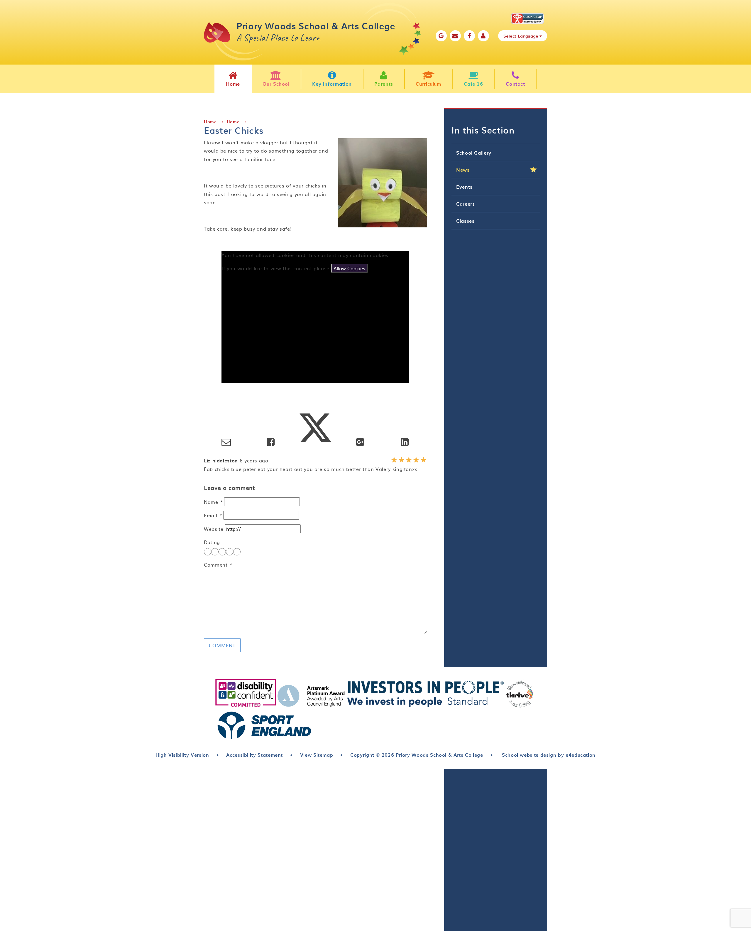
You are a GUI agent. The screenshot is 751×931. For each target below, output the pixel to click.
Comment (218, 564)
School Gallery (473, 152)
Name (213, 501)
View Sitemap (316, 754)
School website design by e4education (548, 754)
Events (464, 186)
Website (213, 528)
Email (212, 515)
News (463, 169)
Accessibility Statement (254, 754)
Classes (465, 220)
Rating (212, 541)
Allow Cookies (349, 268)
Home (210, 122)
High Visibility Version (182, 754)
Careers (465, 203)
